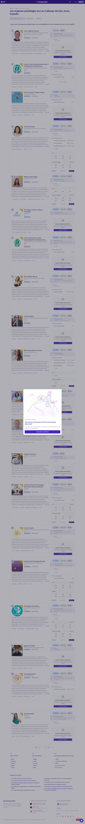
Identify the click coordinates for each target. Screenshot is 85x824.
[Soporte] (81, 820)
